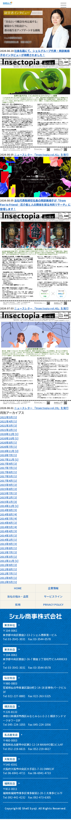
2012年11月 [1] (9, 561)
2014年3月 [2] (8, 535)
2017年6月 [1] (8, 472)
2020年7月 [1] (8, 446)
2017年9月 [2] (8, 463)
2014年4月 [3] (8, 531)
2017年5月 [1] (8, 476)
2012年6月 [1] (8, 578)
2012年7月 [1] (8, 573)
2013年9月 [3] (8, 544)
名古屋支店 (11, 735)
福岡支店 (9, 783)
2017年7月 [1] (8, 468)
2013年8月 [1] (8, 548)
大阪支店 (9, 759)
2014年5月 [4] (8, 527)
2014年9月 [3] (8, 510)
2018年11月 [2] (9, 451)
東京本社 (9, 625)
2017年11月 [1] (9, 459)
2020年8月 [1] (8, 442)
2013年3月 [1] (8, 556)
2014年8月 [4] (8, 514)
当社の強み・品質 (17, 596)
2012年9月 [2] (8, 565)
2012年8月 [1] (8, 569)
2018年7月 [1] (8, 455)
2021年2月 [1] (8, 430)
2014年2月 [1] (8, 540)
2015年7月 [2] (8, 493)
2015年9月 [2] (8, 485)
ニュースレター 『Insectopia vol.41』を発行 (41, 154)
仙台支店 (9, 678)
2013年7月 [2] (8, 552)
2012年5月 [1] (8, 582)
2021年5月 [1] (8, 417)
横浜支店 (9, 706)
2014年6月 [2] (8, 523)
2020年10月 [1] (9, 438)
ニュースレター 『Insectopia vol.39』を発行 (41, 408)
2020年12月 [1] (9, 434)
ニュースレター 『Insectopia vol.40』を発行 (41, 308)
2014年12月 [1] (9, 506)
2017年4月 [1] (8, 480)
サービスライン (53, 596)
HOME (18, 588)
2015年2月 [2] (8, 497)
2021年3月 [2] (8, 425)
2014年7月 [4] (8, 518)
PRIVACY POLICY (53, 604)
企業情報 (53, 588)
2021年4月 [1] (8, 421)
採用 (17, 604)
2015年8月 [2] (8, 489)
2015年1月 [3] (8, 502)
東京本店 (9, 649)
